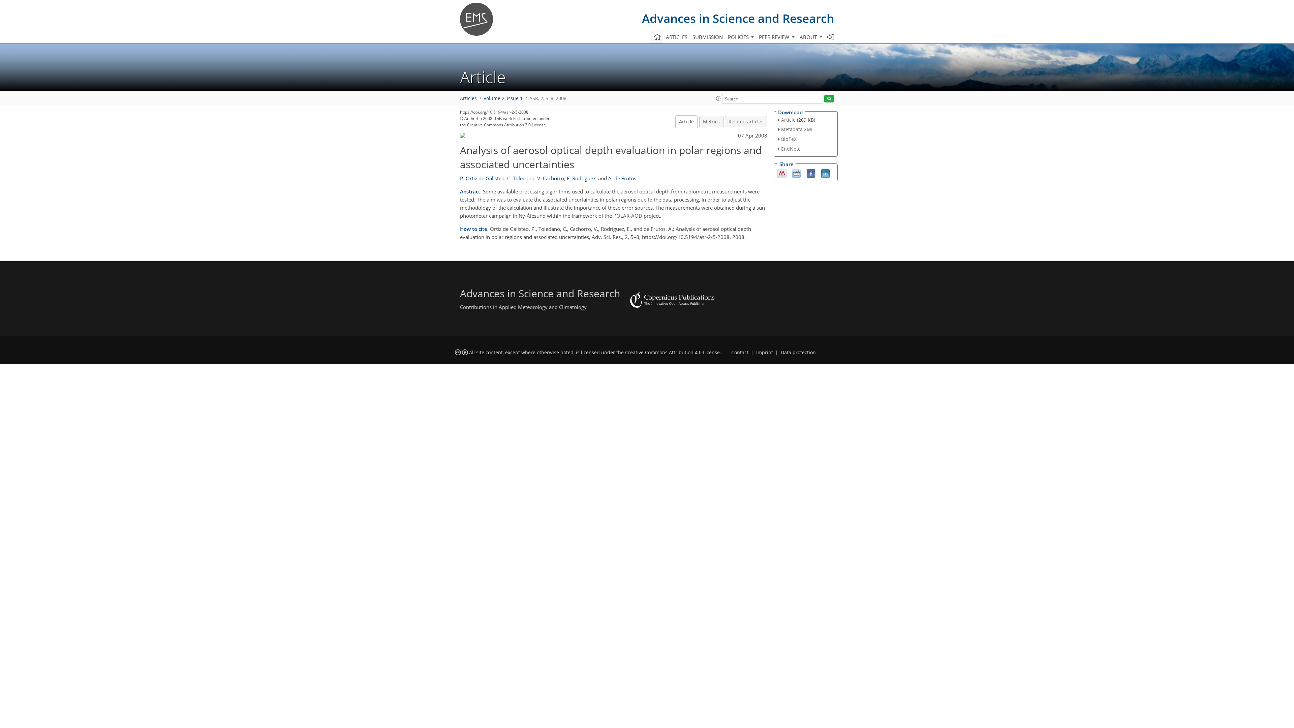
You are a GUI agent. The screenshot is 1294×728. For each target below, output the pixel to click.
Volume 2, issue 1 (503, 98)
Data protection (798, 353)
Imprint (764, 353)
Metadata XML (797, 129)
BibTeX (789, 139)
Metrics (711, 122)
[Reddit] (796, 173)
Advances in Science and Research (738, 18)
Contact (739, 353)
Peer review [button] (775, 37)
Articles (676, 37)
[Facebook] (810, 173)
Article (686, 122)
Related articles (746, 122)
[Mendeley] (782, 173)
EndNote (791, 149)
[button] (718, 98)
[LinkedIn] (825, 173)
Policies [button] (739, 37)
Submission (707, 37)
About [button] (809, 37)
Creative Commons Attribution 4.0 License (672, 353)
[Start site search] (829, 99)
